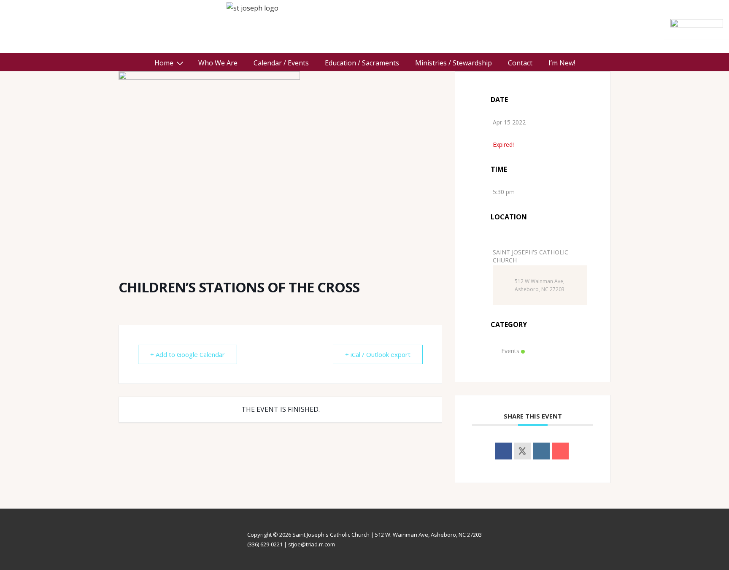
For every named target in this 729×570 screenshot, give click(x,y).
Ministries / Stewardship (453, 63)
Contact (520, 63)
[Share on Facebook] (503, 451)
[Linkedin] (541, 451)
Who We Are (218, 63)
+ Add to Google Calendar (187, 354)
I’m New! (561, 63)
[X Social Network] (522, 451)
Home (163, 63)
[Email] (560, 451)
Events (510, 351)
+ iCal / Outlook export (377, 354)
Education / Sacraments (362, 63)
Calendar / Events (281, 63)
